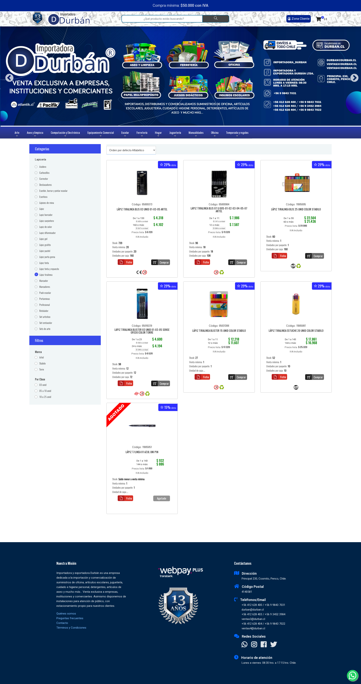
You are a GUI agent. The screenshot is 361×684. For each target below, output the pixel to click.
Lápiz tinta (44, 263)
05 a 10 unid (45, 391)
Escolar (125, 134)
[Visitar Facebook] (264, 644)
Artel (41, 357)
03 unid (42, 385)
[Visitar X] (273, 644)
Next (353, 76)
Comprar (164, 262)
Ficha (129, 262)
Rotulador (43, 311)
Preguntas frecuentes (69, 618)
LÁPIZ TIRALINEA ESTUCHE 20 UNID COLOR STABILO (296, 331)
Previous (8, 76)
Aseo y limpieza (35, 134)
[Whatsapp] (352, 675)
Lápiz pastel (44, 251)
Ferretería (142, 134)
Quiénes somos (66, 613)
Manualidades (196, 134)
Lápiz (41, 209)
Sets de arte (44, 329)
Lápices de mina (46, 203)
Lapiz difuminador (47, 233)
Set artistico (44, 317)
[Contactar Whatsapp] (244, 644)
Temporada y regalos (237, 134)
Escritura (43, 197)
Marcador (43, 281)
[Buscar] (215, 19)
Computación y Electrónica (65, 134)
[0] (318, 19)
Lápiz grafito (45, 245)
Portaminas (44, 299)
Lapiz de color (45, 227)
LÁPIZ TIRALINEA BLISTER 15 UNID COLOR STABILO (219, 331)
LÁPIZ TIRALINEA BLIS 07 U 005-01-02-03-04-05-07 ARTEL (219, 210)
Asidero (42, 167)
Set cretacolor (45, 323)
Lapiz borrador (45, 215)
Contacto (62, 623)
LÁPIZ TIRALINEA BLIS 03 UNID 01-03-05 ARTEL (142, 209)
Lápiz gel (43, 239)
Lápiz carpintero (46, 221)
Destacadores (45, 185)
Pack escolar (45, 293)
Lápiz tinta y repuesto (49, 269)
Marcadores (44, 287)
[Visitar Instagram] (254, 644)
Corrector (43, 179)
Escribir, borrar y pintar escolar (53, 191)
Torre (41, 369)
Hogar (158, 134)
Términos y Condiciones (71, 627)
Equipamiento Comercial (100, 134)
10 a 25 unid (45, 397)
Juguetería (175, 134)
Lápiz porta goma (47, 257)
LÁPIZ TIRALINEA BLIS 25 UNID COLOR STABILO (296, 209)
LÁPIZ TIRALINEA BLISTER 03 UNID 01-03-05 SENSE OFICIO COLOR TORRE (142, 331)
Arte (17, 134)
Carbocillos (44, 173)
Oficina (214, 134)
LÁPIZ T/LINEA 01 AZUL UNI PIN (142, 452)
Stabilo (42, 363)
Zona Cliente (300, 18)
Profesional (44, 305)
